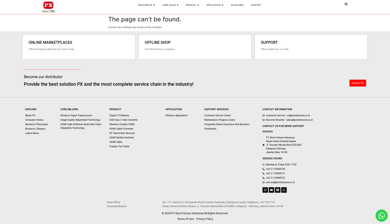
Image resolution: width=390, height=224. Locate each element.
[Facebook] (277, 190)
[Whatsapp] (284, 190)
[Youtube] (271, 190)
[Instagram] (265, 190)
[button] (346, 4)
